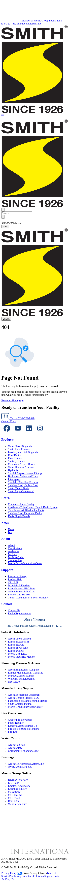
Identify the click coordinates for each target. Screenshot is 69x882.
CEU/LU (13, 582)
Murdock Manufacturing (21, 675)
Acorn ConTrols (16, 744)
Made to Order (16, 557)
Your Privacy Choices (35, 873)
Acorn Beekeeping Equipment (24, 694)
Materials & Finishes (19, 585)
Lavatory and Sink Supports (23, 452)
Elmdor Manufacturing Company (25, 672)
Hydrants (13, 470)
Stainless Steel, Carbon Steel (23, 485)
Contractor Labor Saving (21, 504)
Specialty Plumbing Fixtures (23, 482)
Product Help (15, 579)
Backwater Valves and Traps (23, 476)
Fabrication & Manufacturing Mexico (28, 700)
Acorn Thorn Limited (19, 638)
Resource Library (17, 576)
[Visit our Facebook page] (6, 433)
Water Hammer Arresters (21, 467)
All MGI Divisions (11, 223)
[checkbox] (34, 220)
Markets (12, 554)
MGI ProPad (15, 795)
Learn (5, 498)
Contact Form (8, 421)
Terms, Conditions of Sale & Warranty (28, 597)
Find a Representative (19, 613)
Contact (6, 604)
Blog (10, 532)
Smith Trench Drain (18, 488)
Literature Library (17, 788)
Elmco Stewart (16, 644)
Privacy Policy (9, 873)
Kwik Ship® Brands (19, 516)
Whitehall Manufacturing (21, 678)
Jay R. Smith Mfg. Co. (20, 766)
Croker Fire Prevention (20, 719)
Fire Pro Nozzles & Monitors (23, 728)
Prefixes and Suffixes (19, 594)
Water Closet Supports (20, 446)
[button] (2, 115)
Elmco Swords (16, 650)
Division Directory (18, 779)
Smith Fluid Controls (19, 449)
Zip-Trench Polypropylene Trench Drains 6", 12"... (35, 625)
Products (7, 439)
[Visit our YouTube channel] (17, 433)
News (5, 523)
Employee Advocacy (19, 785)
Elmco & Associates (18, 641)
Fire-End (12, 731)
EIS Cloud (13, 782)
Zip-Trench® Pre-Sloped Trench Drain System (32, 507)
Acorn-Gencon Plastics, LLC (23, 697)
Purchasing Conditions (21, 876)
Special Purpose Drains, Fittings (25, 473)
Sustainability (15, 560)
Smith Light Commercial (21, 491)
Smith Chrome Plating (19, 703)
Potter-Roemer (15, 722)
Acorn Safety (15, 747)
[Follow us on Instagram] (40, 433)
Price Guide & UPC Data (21, 588)
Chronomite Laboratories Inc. (23, 750)
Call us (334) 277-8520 (21, 418)
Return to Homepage (12, 400)
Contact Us (14, 610)
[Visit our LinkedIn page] (28, 433)
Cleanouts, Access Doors (21, 464)
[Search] (3, 217)
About (5, 538)
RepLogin (13, 801)
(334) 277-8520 (9, 23)
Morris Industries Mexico (21, 656)
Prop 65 (9, 879)
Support (7, 570)
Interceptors (14, 479)
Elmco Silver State (18, 647)
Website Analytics (17, 804)
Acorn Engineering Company (23, 669)
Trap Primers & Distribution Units (26, 510)
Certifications (15, 548)
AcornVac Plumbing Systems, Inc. (26, 763)
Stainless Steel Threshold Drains (25, 513)
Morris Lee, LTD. (17, 653)
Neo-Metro (14, 681)
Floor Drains (14, 458)
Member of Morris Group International (41, 20)
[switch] (3, 220)
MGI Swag (14, 798)
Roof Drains (14, 455)
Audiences (13, 551)
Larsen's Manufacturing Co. (23, 725)
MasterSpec (14, 791)
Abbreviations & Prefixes (21, 591)
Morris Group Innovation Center (25, 563)
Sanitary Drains (16, 461)
